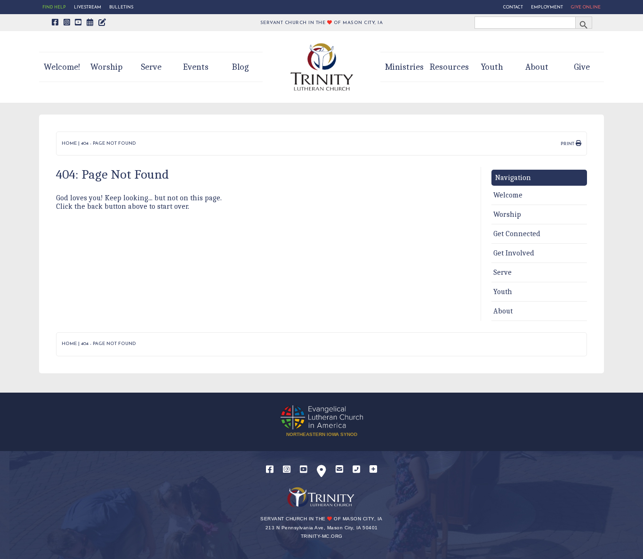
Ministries (404, 67)
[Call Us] (356, 470)
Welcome (507, 195)
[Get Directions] (321, 473)
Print (568, 144)
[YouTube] (303, 470)
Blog (240, 67)
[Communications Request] (373, 470)
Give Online (586, 7)
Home (69, 143)
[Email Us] (339, 470)
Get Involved (513, 253)
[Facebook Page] (55, 23)
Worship (106, 67)
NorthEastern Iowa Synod (321, 434)
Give (582, 67)
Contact (513, 7)
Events (196, 67)
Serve (151, 67)
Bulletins (121, 7)
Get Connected (516, 234)
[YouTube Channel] (78, 23)
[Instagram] (286, 470)
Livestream (87, 7)
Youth (492, 67)
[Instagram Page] (67, 23)
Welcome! (62, 67)
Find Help (54, 7)
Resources (449, 67)
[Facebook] (269, 470)
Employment (547, 7)
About (536, 67)
